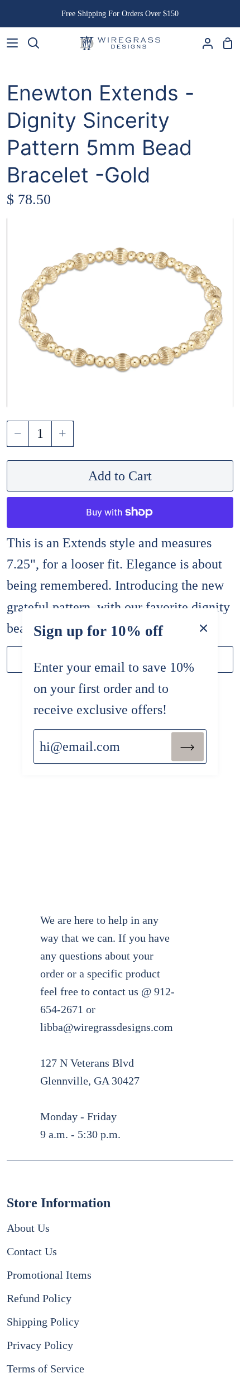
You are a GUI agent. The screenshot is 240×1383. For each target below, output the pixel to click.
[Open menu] (9, 43)
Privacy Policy (40, 1345)
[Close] (204, 627)
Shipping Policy (43, 1321)
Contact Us (32, 1251)
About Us (28, 1228)
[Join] (187, 746)
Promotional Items (49, 1275)
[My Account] (203, 43)
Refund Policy (39, 1298)
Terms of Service (45, 1368)
